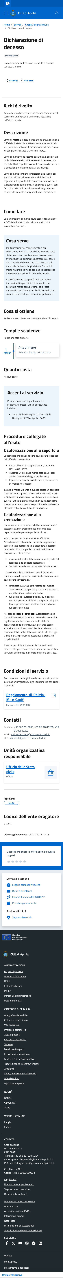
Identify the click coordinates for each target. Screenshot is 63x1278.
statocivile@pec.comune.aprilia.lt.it (27, 738)
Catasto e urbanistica (15, 1039)
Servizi (17, 24)
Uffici (7, 981)
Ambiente (9, 1068)
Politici (7, 991)
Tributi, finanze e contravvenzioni (21, 1064)
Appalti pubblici (12, 1034)
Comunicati (10, 1102)
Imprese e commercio (15, 1030)
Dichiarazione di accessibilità (19, 1225)
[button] (56, 13)
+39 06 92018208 (44, 727)
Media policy (10, 1261)
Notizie (8, 1098)
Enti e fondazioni (13, 986)
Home (7, 24)
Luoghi (7, 1122)
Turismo (8, 1044)
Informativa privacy (14, 1216)
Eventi (7, 1127)
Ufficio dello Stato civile (20, 769)
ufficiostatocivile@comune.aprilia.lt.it (30, 734)
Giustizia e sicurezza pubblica (19, 1059)
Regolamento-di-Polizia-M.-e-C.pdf (25, 697)
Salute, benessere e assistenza (20, 1073)
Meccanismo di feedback (16, 1267)
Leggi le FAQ (10, 1179)
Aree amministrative (15, 976)
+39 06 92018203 (23, 727)
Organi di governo (13, 971)
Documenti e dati (13, 1000)
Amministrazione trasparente (19, 1201)
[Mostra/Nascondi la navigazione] (6, 13)
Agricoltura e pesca (14, 1083)
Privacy (8, 1255)
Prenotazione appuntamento (19, 1184)
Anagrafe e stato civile (37, 24)
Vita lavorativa (11, 1025)
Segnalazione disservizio (17, 1189)
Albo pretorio (11, 1206)
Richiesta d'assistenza (15, 1194)
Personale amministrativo (17, 996)
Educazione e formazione (17, 1054)
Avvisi (7, 1107)
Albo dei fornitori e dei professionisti (23, 1230)
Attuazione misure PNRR (17, 1211)
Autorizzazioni (11, 1078)
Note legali (9, 1221)
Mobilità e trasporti (14, 1049)
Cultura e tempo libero (16, 1020)
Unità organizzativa (12, 1275)
